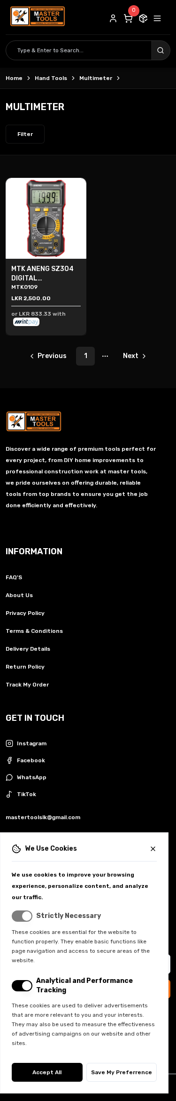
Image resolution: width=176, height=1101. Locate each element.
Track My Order (27, 684)
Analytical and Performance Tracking (84, 985)
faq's (14, 577)
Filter (25, 134)
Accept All (46, 1072)
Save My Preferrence (121, 1072)
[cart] (128, 18)
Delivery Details (28, 649)
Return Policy (25, 666)
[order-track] (143, 18)
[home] (37, 18)
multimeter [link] (95, 78)
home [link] (14, 78)
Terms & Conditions (34, 631)
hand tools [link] (51, 78)
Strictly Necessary (68, 916)
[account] (113, 18)
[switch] (22, 916)
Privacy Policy (25, 613)
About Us (19, 595)
